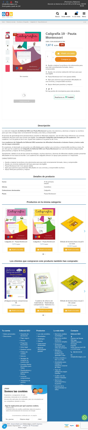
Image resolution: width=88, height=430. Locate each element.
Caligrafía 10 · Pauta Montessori (16, 242)
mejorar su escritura (77, 131)
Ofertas (40, 341)
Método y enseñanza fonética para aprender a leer (60, 352)
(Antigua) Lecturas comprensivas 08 (16, 302)
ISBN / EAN (49, 41)
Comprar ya (66, 59)
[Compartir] (46, 89)
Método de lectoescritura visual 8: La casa (72, 243)
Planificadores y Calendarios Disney (25, 372)
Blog (16, 2)
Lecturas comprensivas (25, 377)
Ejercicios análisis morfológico (61, 335)
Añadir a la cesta (67, 53)
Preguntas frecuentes (24, 344)
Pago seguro (24, 338)
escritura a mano (75, 147)
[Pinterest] (51, 89)
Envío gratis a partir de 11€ (11, 6)
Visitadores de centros (25, 381)
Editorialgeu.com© (29, 424)
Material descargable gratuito (42, 349)
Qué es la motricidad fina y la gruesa (60, 381)
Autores (23, 356)
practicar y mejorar (66, 84)
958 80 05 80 (77, 352)
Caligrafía (14, 131)
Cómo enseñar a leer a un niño (60, 359)
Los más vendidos (44, 334)
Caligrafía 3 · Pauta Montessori (44, 242)
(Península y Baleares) (72, 2)
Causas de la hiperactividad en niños (60, 387)
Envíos (22, 340)
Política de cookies (24, 353)
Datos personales (9, 334)
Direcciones (7, 336)
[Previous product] (84, 22)
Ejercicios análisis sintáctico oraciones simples (61, 340)
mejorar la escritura (60, 65)
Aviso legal (24, 347)
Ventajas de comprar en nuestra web (24, 360)
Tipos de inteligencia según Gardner (61, 371)
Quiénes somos (25, 349)
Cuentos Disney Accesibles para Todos (25, 366)
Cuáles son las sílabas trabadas (60, 376)
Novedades (41, 336)
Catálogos (41, 339)
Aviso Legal (22, 427)
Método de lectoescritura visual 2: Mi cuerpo (72, 302)
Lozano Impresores (13, 425)
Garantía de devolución (24, 335)
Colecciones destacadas (42, 344)
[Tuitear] (49, 89)
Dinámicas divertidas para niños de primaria (61, 346)
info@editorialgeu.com (10, 4)
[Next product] (85, 22)
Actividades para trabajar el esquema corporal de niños (61, 364)
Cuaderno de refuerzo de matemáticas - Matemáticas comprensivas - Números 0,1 (44, 303)
